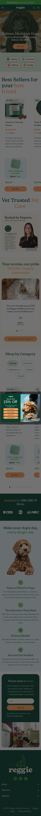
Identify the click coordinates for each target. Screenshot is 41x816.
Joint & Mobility (10, 412)
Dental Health (11, 417)
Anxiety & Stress (11, 409)
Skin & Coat (10, 414)
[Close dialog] (39, 395)
